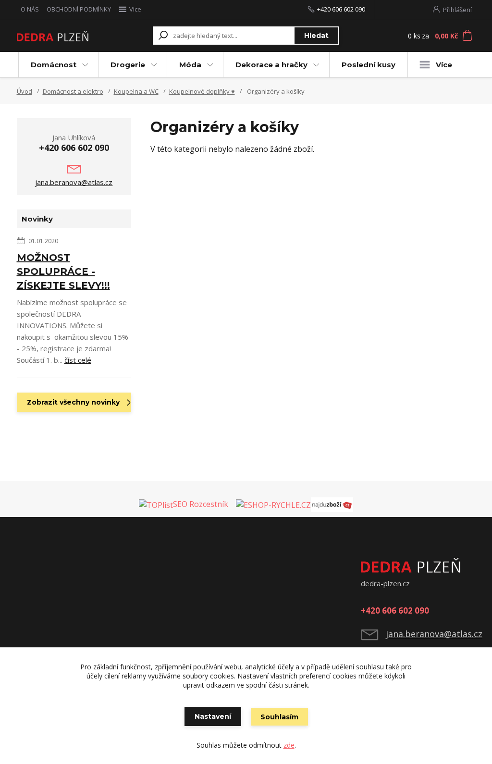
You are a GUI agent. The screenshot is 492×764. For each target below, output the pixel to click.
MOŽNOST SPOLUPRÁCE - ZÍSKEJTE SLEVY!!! (63, 271)
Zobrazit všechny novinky (73, 402)
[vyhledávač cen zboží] (233, 504)
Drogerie (128, 64)
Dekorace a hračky (271, 64)
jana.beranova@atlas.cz (73, 182)
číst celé (77, 360)
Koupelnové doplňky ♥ (202, 91)
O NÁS (30, 9)
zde (289, 745)
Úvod (24, 91)
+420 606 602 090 (341, 9)
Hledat (316, 35)
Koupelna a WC (136, 91)
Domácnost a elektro (73, 91)
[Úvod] (52, 36)
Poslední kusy (368, 64)
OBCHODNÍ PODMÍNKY (79, 9)
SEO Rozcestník (200, 504)
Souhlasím (279, 717)
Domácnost (53, 64)
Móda (190, 64)
